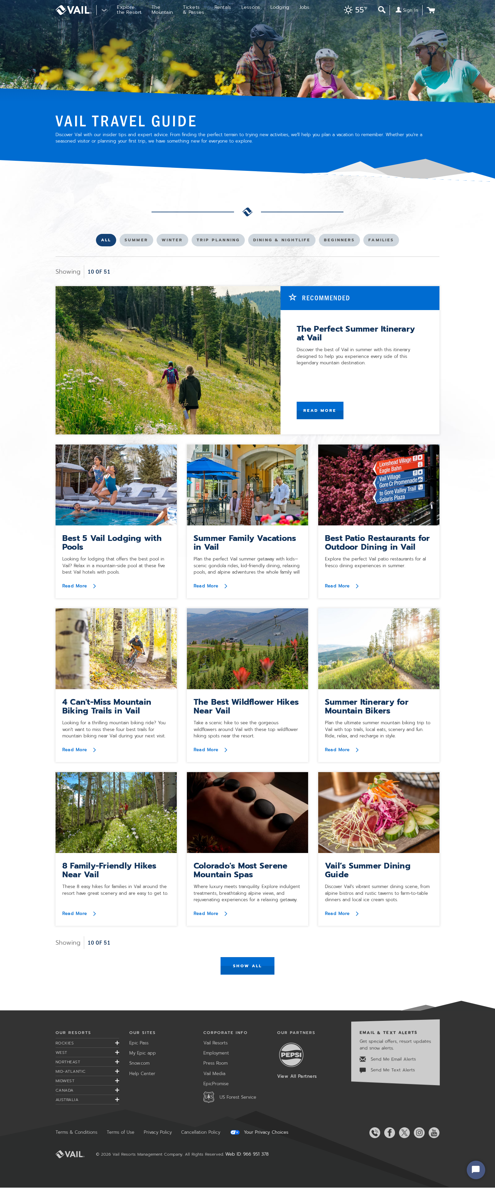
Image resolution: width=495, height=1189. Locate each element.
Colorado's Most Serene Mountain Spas (240, 870)
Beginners (339, 241)
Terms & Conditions (76, 1132)
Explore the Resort (129, 10)
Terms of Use (120, 1132)
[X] (403, 1132)
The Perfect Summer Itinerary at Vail (356, 333)
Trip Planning (218, 241)
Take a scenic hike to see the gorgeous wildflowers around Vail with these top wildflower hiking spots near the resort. (246, 729)
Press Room (215, 1063)
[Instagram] (418, 1132)
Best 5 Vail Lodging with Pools (112, 542)
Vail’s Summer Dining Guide (367, 870)
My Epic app (142, 1053)
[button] (354, 10)
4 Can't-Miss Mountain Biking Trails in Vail (106, 706)
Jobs (304, 7)
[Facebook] (388, 1132)
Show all (247, 966)
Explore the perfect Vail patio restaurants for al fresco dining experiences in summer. (375, 562)
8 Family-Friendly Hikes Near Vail (109, 870)
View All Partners (297, 1076)
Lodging (279, 7)
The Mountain (162, 10)
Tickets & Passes (193, 10)
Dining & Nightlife (281, 241)
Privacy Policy (158, 1132)
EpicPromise (216, 1083)
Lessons (250, 7)
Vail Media (214, 1073)
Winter (172, 241)
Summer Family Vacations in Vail (245, 542)
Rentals (222, 7)
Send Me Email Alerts (392, 1059)
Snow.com (139, 1063)
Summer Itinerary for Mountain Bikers (366, 706)
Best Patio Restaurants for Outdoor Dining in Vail (377, 542)
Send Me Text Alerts (392, 1070)
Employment (216, 1053)
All (108, 241)
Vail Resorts (215, 1043)
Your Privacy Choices (265, 1132)
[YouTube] (432, 1132)
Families (381, 241)
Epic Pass (138, 1043)
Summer (136, 241)
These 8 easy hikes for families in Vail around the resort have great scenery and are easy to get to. (115, 889)
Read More (320, 410)
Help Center (142, 1073)
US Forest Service (238, 1097)
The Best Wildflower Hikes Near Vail (246, 706)
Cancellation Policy (200, 1132)
